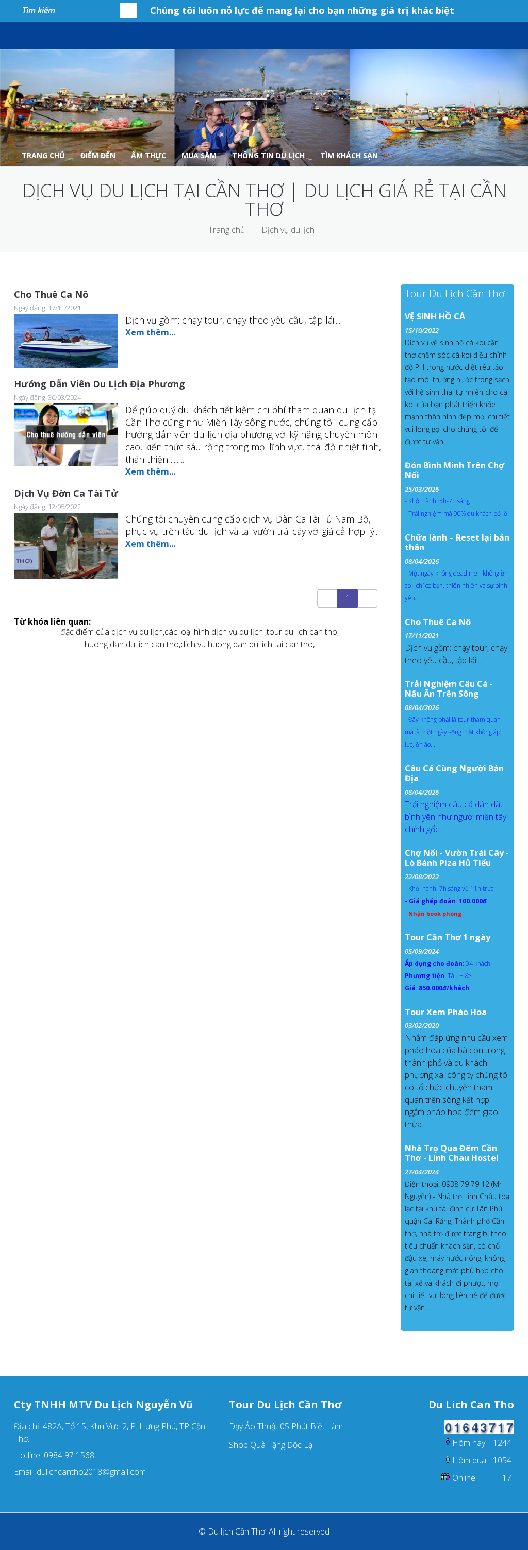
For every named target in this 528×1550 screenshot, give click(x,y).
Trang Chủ (43, 155)
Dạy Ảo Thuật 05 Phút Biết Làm (286, 1426)
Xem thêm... (150, 332)
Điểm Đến (98, 155)
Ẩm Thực (148, 155)
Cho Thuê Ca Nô (51, 294)
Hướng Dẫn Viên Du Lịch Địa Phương (99, 384)
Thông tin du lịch (268, 155)
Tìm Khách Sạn (349, 155)
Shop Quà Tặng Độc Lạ (270, 1445)
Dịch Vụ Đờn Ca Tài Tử (66, 493)
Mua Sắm (199, 155)
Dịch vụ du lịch (288, 229)
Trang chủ (226, 229)
